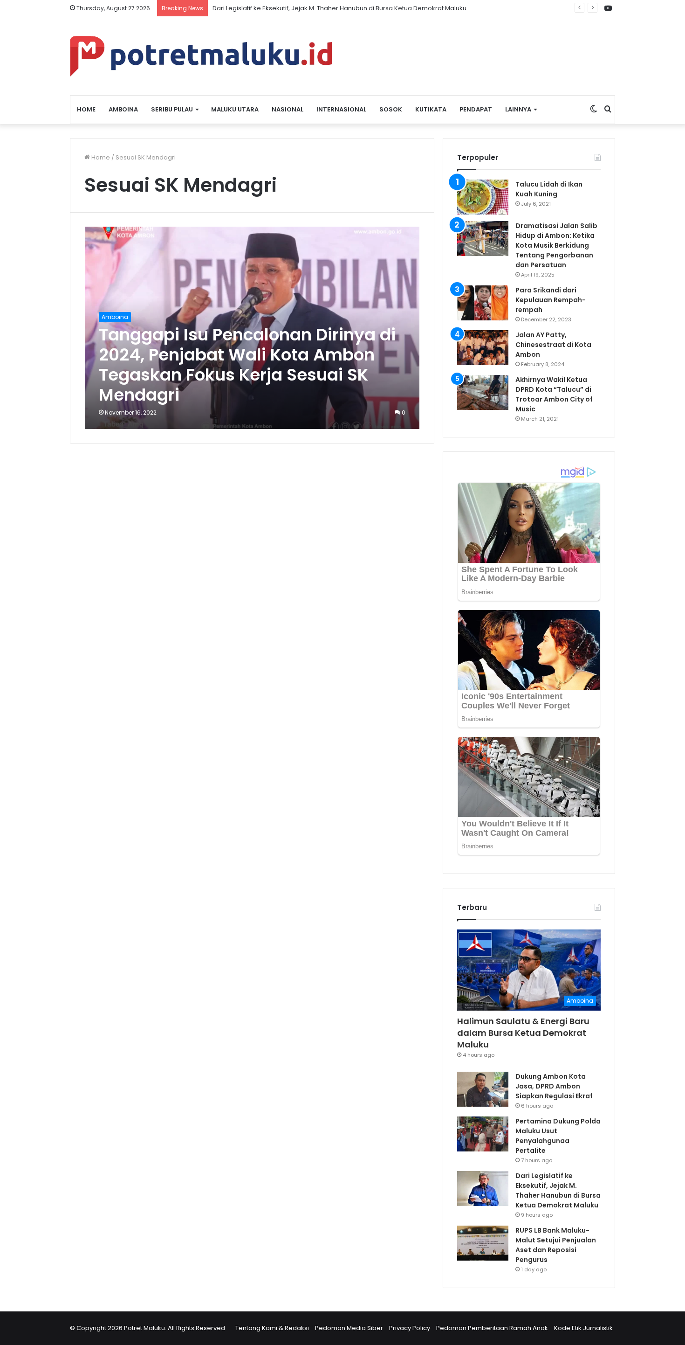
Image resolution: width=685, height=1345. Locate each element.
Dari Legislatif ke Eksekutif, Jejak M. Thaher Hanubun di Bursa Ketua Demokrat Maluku (558, 1190)
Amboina (123, 109)
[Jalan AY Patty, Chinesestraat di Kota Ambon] (482, 347)
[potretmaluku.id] (201, 56)
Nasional (287, 109)
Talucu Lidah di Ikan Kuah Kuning (548, 189)
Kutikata (430, 109)
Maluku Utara (235, 109)
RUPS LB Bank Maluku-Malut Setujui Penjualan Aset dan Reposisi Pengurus (555, 1245)
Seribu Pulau (172, 109)
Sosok (390, 109)
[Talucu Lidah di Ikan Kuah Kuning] (482, 197)
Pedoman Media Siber (349, 1328)
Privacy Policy (409, 1328)
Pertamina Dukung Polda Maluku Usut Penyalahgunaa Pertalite (558, 1135)
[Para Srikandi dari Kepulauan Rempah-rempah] (482, 302)
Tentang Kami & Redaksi (272, 1328)
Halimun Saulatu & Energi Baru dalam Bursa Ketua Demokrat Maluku (523, 1032)
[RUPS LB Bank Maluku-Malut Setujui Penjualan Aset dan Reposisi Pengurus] (482, 1243)
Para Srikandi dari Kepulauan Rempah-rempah (550, 299)
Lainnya (518, 109)
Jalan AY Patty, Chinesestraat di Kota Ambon (553, 344)
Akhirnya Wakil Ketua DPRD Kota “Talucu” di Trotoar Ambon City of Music (554, 394)
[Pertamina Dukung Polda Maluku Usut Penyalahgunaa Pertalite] (482, 1133)
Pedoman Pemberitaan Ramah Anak (492, 1328)
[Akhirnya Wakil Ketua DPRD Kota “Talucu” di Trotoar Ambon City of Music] (482, 392)
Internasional (341, 109)
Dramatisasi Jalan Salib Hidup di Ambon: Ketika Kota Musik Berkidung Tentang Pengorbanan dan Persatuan (556, 245)
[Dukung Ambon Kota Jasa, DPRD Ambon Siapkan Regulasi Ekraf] (482, 1089)
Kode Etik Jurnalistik (583, 1328)
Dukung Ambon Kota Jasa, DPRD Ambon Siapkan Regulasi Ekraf (554, 1086)
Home (86, 109)
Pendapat (475, 109)
